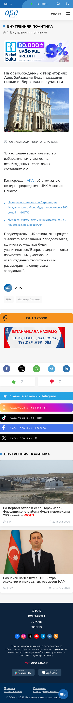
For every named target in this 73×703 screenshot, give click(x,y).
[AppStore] (49, 673)
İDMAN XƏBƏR (36, 318)
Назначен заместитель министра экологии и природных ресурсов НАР (37, 222)
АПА (30, 180)
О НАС (36, 610)
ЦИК (9, 299)
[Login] (67, 4)
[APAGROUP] (36, 663)
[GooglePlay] (23, 673)
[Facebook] (17, 636)
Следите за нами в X (23, 438)
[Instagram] (23, 636)
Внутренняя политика (28, 32)
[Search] (58, 4)
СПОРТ (56, 14)
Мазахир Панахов (29, 299)
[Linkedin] (49, 636)
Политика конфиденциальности (47, 690)
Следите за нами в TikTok (26, 417)
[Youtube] (36, 636)
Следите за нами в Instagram (28, 407)
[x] (30, 636)
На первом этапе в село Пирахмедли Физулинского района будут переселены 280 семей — (38, 207)
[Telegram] (43, 636)
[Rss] (56, 636)
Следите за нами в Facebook (28, 427)
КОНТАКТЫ (36, 616)
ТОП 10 (36, 627)
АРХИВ (36, 621)
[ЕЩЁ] (67, 14)
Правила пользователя (13, 690)
